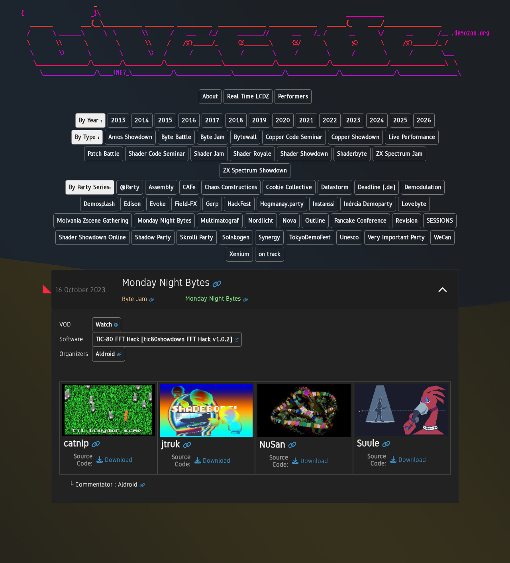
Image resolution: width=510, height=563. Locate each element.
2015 (165, 120)
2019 (259, 120)
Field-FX (186, 204)
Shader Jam (209, 154)
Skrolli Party (196, 237)
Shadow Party (153, 237)
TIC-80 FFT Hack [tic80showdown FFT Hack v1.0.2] (165, 339)
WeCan (442, 237)
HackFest (239, 204)
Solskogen (235, 237)
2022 (330, 120)
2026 (424, 120)
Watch (105, 324)
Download (117, 459)
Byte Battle (176, 137)
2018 (236, 120)
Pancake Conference (360, 221)
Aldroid (106, 354)
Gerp (212, 204)
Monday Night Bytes (164, 221)
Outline (315, 221)
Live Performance (411, 137)
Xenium (239, 254)
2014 (142, 120)
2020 (283, 120)
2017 (212, 120)
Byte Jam (212, 137)
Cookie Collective (289, 187)
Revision (407, 221)
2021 (306, 120)
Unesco (349, 237)
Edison (132, 204)
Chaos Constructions (231, 187)
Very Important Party (396, 237)
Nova (289, 221)
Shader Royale (252, 154)
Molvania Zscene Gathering (92, 221)
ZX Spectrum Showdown (255, 170)
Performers (293, 96)
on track (269, 254)
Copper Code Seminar (294, 137)
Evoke (158, 204)
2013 (118, 120)
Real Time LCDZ (248, 96)
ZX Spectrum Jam (399, 154)
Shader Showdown (304, 154)
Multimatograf (219, 221)
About (210, 96)
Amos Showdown (130, 137)
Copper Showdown (355, 137)
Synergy (269, 237)
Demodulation (422, 187)
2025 (400, 120)
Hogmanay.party (282, 204)
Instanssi (324, 204)
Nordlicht (260, 221)
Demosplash (99, 204)
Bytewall (245, 137)
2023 (353, 120)
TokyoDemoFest (310, 237)
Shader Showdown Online (92, 237)
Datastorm (335, 187)
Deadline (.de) (376, 187)
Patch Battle (104, 154)
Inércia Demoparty (368, 204)
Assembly (161, 187)
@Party (129, 187)
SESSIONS (440, 221)
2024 (377, 120)
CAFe (189, 187)
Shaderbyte (352, 154)
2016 (189, 120)
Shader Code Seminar (157, 154)
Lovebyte (414, 204)
